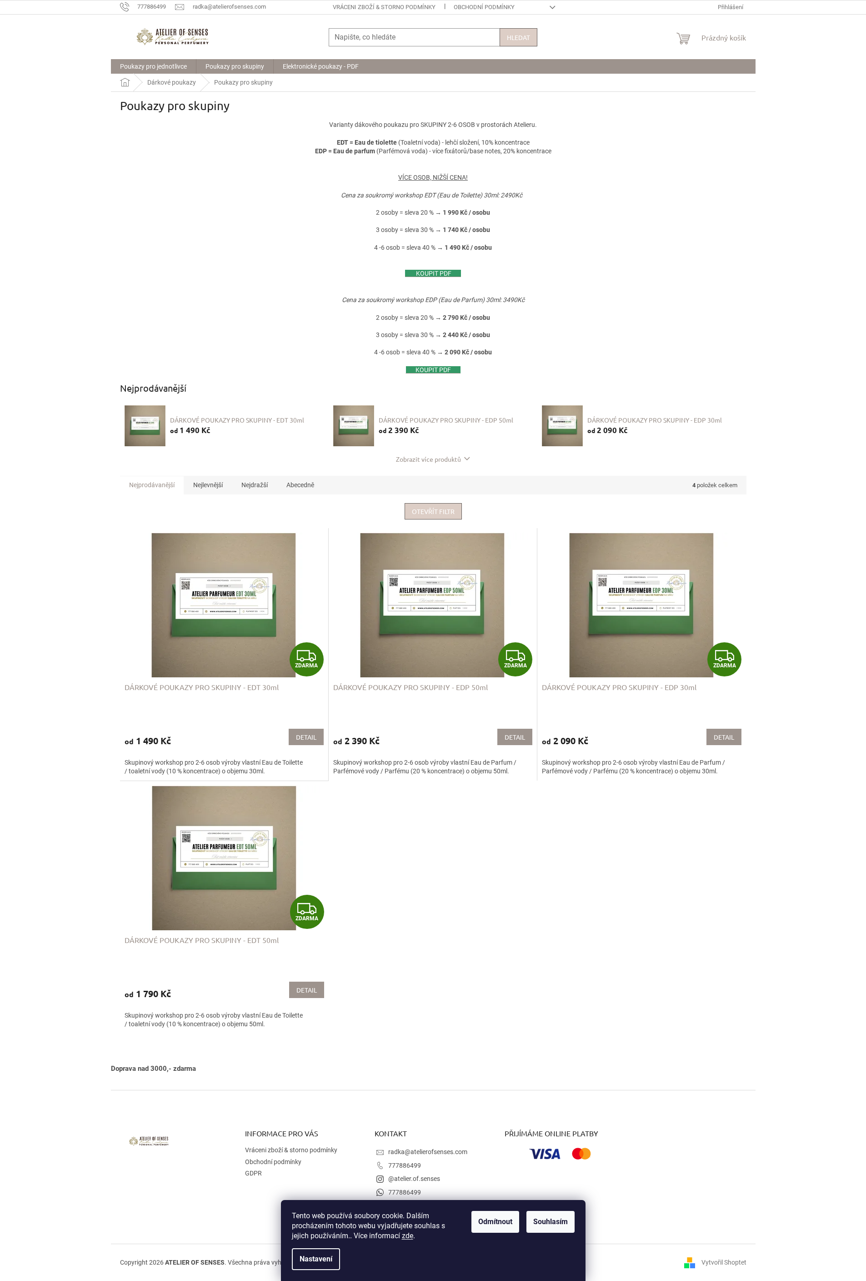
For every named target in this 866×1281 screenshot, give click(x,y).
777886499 (404, 1165)
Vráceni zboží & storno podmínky (384, 7)
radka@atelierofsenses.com (427, 1151)
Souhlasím (550, 1221)
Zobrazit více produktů (428, 459)
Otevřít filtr (433, 511)
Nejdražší (254, 485)
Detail (306, 737)
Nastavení (316, 1259)
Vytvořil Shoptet (723, 1262)
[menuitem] (153, 66)
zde (407, 1235)
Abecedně (300, 485)
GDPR (253, 1173)
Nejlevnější (208, 485)
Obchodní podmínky (484, 7)
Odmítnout (495, 1221)
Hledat (518, 37)
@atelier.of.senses (414, 1178)
